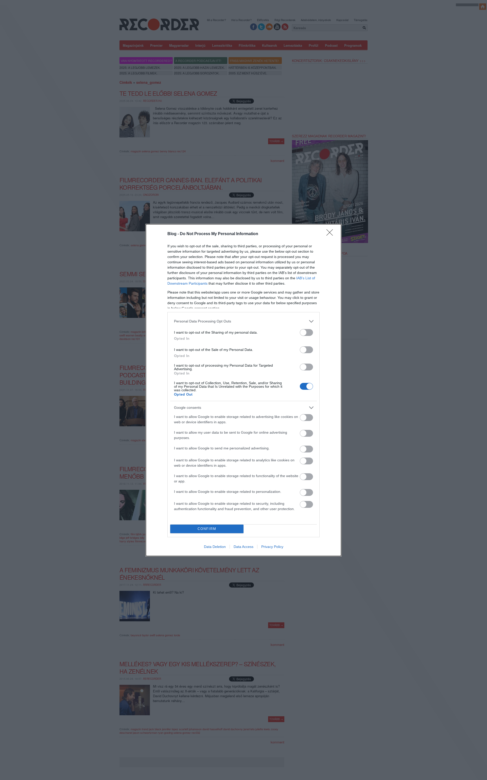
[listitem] (243, 321)
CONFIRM (207, 529)
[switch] (306, 332)
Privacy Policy (272, 547)
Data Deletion (215, 547)
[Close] (331, 234)
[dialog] (243, 390)
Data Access (243, 547)
